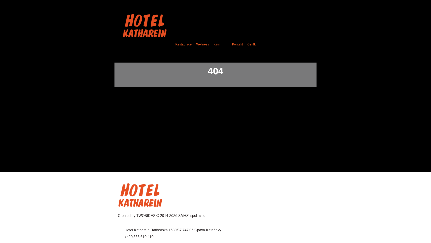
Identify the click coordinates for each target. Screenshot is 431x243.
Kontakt (237, 44)
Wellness (202, 44)
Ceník (251, 44)
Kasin (217, 44)
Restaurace (183, 44)
